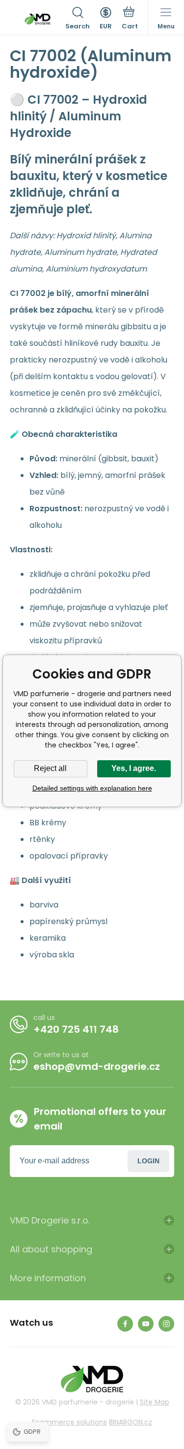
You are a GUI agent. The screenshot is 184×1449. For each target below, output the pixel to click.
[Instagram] (166, 1324)
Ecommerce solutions (69, 1422)
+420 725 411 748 (76, 1029)
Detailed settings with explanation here (92, 788)
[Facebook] (125, 1324)
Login (148, 1161)
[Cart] (130, 19)
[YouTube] (146, 1324)
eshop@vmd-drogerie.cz (96, 1066)
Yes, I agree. (133, 768)
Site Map (154, 1402)
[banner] (37, 19)
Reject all (50, 768)
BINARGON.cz (130, 1422)
